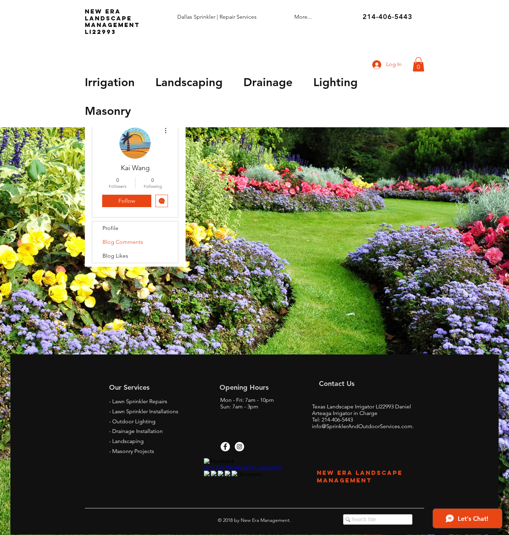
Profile (110, 228)
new (93, 11)
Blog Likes (115, 255)
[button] (418, 64)
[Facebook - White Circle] (225, 446)
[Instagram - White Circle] (239, 446)
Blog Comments (122, 242)
